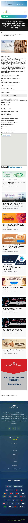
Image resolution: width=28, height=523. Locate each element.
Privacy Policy (17, 520)
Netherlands (22, 496)
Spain (16, 506)
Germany (17, 493)
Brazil (5, 506)
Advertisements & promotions (15, 469)
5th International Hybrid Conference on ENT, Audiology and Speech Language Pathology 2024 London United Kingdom (14, 247)
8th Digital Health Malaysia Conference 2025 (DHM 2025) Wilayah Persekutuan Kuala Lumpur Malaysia (14, 205)
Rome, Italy (7, 92)
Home (3, 32)
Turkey (22, 500)
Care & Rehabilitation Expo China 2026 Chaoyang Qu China (14, 183)
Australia (11, 503)
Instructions (14, 465)
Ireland (4, 496)
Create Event (5, 16)
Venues (14, 454)
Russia (10, 506)
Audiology (12, 88)
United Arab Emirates (18, 486)
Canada (11, 493)
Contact (15, 462)
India (23, 493)
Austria (23, 503)
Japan (10, 496)
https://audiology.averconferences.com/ (10, 82)
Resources (15, 458)
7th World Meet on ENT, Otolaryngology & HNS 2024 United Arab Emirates (13, 268)
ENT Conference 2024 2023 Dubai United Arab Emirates (12, 309)
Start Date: (8, 186)
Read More (16, 186)
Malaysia (15, 496)
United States (8, 486)
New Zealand (7, 500)
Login (7, 4)
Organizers (14, 447)
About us (15, 443)
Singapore (5, 503)
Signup (10, 4)
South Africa (15, 500)
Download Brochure (6, 95)
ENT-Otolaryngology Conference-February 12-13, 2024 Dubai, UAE (12, 330)
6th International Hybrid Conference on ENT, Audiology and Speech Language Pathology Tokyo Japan (14, 226)
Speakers (15, 451)
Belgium (5, 493)
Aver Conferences (11, 85)
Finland (17, 503)
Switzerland (22, 506)
